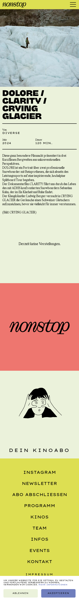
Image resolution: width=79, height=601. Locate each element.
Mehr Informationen (53, 585)
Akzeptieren (58, 593)
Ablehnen (20, 593)
